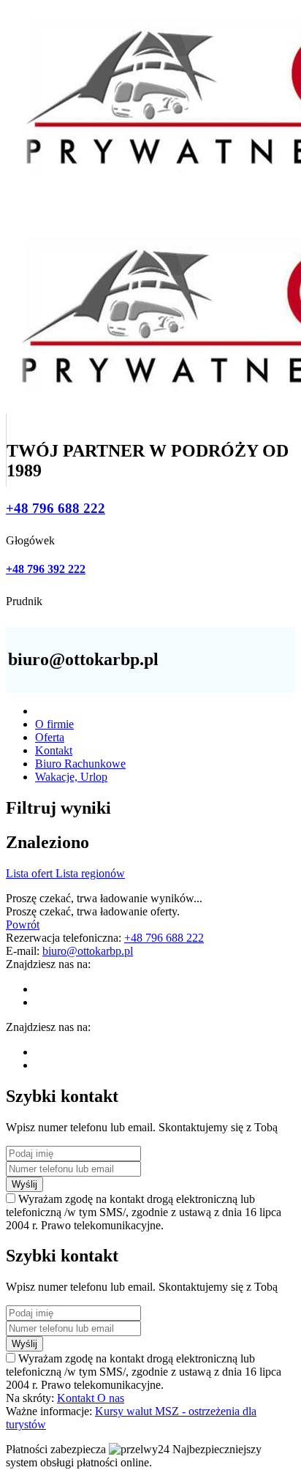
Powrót (22, 924)
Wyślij (24, 1184)
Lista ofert (31, 873)
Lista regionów (90, 873)
